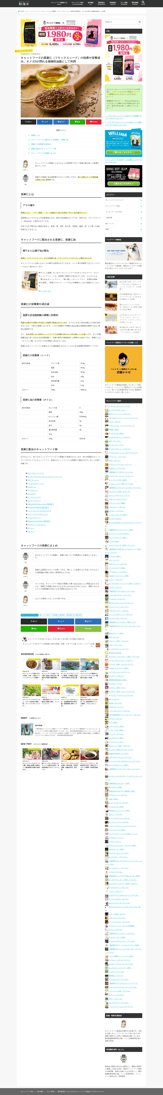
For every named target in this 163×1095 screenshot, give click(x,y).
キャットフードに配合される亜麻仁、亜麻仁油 (48, 140)
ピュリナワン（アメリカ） (118, 857)
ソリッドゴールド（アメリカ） (120, 922)
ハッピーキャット (34, 518)
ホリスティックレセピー (36, 525)
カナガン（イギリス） (116, 511)
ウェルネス (31, 494)
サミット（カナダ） (116, 930)
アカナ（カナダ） (115, 422)
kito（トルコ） (114, 699)
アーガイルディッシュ (35, 483)
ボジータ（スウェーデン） (118, 499)
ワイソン (30, 531)
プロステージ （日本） (117, 849)
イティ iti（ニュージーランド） (120, 672)
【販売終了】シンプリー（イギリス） (122, 933)
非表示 (63, 130)
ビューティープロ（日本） (118, 480)
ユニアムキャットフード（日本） (120, 968)
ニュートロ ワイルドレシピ (37, 514)
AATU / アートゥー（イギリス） (120, 414)
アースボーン (32, 490)
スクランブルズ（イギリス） (119, 899)
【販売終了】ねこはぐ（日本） (120, 783)
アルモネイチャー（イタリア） (120, 437)
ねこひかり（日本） (116, 787)
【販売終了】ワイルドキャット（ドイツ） (123, 983)
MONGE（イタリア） (116, 975)
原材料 (80, 615)
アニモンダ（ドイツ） (116, 445)
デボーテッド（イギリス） (118, 564)
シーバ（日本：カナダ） (117, 914)
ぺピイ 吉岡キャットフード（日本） (121, 956)
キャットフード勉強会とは (59, 3)
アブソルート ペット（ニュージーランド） (124, 418)
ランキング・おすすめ (113, 212)
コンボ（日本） (114, 541)
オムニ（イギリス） (116, 814)
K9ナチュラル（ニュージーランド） (121, 603)
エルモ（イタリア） (116, 587)
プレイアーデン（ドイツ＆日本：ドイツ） (123, 834)
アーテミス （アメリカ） (117, 457)
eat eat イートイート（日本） (119, 576)
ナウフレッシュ (33, 480)
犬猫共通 (108, 218)
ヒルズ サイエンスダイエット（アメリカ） (124, 895)
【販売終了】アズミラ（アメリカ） (121, 472)
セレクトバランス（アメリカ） (120, 903)
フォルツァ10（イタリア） (118, 618)
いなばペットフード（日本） (119, 668)
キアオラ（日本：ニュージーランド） (122, 691)
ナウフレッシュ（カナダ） (118, 795)
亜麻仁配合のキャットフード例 (42, 149)
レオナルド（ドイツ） (116, 707)
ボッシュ (30, 528)
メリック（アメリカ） (116, 734)
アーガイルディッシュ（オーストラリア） (123, 453)
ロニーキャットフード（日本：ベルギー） (123, 884)
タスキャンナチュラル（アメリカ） (121, 964)
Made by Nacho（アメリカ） (119, 753)
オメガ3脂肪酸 (53, 615)
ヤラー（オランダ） (116, 999)
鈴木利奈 (38, 725)
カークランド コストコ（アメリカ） (121, 695)
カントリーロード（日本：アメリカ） (122, 545)
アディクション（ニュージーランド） (122, 426)
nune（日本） (114, 799)
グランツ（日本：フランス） (119, 641)
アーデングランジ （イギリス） (120, 449)
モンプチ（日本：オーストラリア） (121, 750)
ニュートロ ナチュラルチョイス (39, 511)
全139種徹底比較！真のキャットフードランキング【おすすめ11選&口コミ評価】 (131, 296)
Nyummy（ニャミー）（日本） (120, 810)
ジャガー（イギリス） (116, 676)
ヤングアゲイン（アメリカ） (119, 1003)
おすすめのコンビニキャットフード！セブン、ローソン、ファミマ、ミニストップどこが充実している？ (130, 318)
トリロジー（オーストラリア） (120, 960)
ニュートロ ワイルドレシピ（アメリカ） (123, 987)
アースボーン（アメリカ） (118, 572)
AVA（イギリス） (115, 460)
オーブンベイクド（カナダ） (119, 822)
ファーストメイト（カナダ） (119, 611)
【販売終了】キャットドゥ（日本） (121, 530)
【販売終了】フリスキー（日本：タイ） (123, 622)
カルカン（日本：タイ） (117, 688)
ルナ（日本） (113, 722)
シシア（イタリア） (116, 891)
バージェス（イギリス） (117, 507)
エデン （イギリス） (116, 580)
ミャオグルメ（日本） (116, 738)
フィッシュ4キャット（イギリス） (121, 614)
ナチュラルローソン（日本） (119, 765)
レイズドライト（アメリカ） (119, 868)
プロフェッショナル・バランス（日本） (123, 845)
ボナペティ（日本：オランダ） (120, 491)
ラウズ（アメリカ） (116, 872)
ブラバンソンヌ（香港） (117, 503)
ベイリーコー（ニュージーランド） (121, 476)
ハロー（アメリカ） (116, 645)
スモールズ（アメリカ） (117, 918)
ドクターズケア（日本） (117, 568)
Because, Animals (115, 653)
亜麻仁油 (71, 615)
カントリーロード (34, 501)
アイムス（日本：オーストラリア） (121, 664)
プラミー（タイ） (115, 841)
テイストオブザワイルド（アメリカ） (122, 941)
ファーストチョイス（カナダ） (120, 406)
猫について (109, 223)
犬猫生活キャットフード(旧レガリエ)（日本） (125, 876)
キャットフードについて (30, 615)
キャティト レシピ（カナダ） (119, 534)
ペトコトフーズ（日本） (117, 830)
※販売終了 (40, 504)
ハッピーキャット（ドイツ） (119, 649)
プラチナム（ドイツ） (116, 838)
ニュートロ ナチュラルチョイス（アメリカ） (124, 761)
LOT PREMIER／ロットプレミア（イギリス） (125, 715)
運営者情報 (135, 3)
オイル (43, 615)
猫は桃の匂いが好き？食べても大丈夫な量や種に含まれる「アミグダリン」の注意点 (130, 329)
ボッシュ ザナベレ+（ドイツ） (119, 495)
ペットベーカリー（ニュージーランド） (123, 826)
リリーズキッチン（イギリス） (120, 711)
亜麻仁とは (34, 135)
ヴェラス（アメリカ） (116, 972)
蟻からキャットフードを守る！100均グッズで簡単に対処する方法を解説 (131, 307)
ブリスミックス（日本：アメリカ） (121, 484)
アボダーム (31, 487)
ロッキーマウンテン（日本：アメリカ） (123, 880)
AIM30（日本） (114, 429)
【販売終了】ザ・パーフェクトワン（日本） (124, 945)
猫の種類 (90, 3)
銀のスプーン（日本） (116, 633)
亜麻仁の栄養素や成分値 (39, 144)
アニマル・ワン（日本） (117, 937)
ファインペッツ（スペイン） (119, 607)
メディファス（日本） (116, 726)
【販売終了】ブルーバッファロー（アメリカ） (125, 488)
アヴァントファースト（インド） (120, 464)
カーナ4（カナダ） (115, 519)
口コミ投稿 (124, 3)
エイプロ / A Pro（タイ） (117, 410)
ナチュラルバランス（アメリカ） (120, 757)
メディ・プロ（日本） (116, 730)
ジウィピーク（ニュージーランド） (121, 1006)
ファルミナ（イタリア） (117, 599)
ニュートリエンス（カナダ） (119, 803)
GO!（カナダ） (114, 637)
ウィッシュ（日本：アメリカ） (120, 991)
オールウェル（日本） (116, 433)
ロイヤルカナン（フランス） (119, 887)
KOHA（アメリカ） (116, 703)
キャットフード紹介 (78, 3)
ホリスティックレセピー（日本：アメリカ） (124, 656)
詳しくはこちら (45, 291)
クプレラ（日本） (115, 556)
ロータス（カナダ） (116, 719)
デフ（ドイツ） (114, 560)
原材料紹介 (101, 3)
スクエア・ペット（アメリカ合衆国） (122, 926)
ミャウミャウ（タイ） (116, 742)
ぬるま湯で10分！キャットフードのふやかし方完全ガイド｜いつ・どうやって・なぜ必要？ (130, 285)
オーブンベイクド (34, 497)
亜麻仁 (63, 615)
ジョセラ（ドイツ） (116, 684)
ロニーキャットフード (35, 473)
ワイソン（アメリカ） (116, 995)
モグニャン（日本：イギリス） (120, 746)
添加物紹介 (113, 3)
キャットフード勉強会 (83, 1091)
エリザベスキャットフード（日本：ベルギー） (125, 583)
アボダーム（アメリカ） (117, 468)
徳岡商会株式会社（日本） (118, 680)
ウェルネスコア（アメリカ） (119, 979)
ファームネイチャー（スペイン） (120, 595)
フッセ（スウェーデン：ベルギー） (121, 660)
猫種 (107, 229)
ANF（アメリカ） (115, 441)
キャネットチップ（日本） (118, 515)
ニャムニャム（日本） (116, 807)
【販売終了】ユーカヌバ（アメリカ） (122, 591)
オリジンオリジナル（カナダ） (120, 818)
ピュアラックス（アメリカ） (119, 853)
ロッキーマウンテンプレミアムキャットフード (44, 477)
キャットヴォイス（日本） (118, 537)
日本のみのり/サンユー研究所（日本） (122, 791)
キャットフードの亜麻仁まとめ (42, 153)
